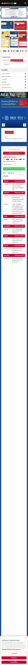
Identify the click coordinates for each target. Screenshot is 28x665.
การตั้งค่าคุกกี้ (14, 653)
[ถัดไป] (23, 174)
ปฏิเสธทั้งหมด (14, 658)
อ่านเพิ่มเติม (9, 132)
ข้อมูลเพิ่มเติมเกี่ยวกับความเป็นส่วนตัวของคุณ (11, 649)
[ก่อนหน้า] (20, 174)
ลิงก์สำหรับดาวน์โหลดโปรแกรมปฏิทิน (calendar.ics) (14, 169)
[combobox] (14, 164)
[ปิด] (26, 638)
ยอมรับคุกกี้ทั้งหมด (14, 662)
